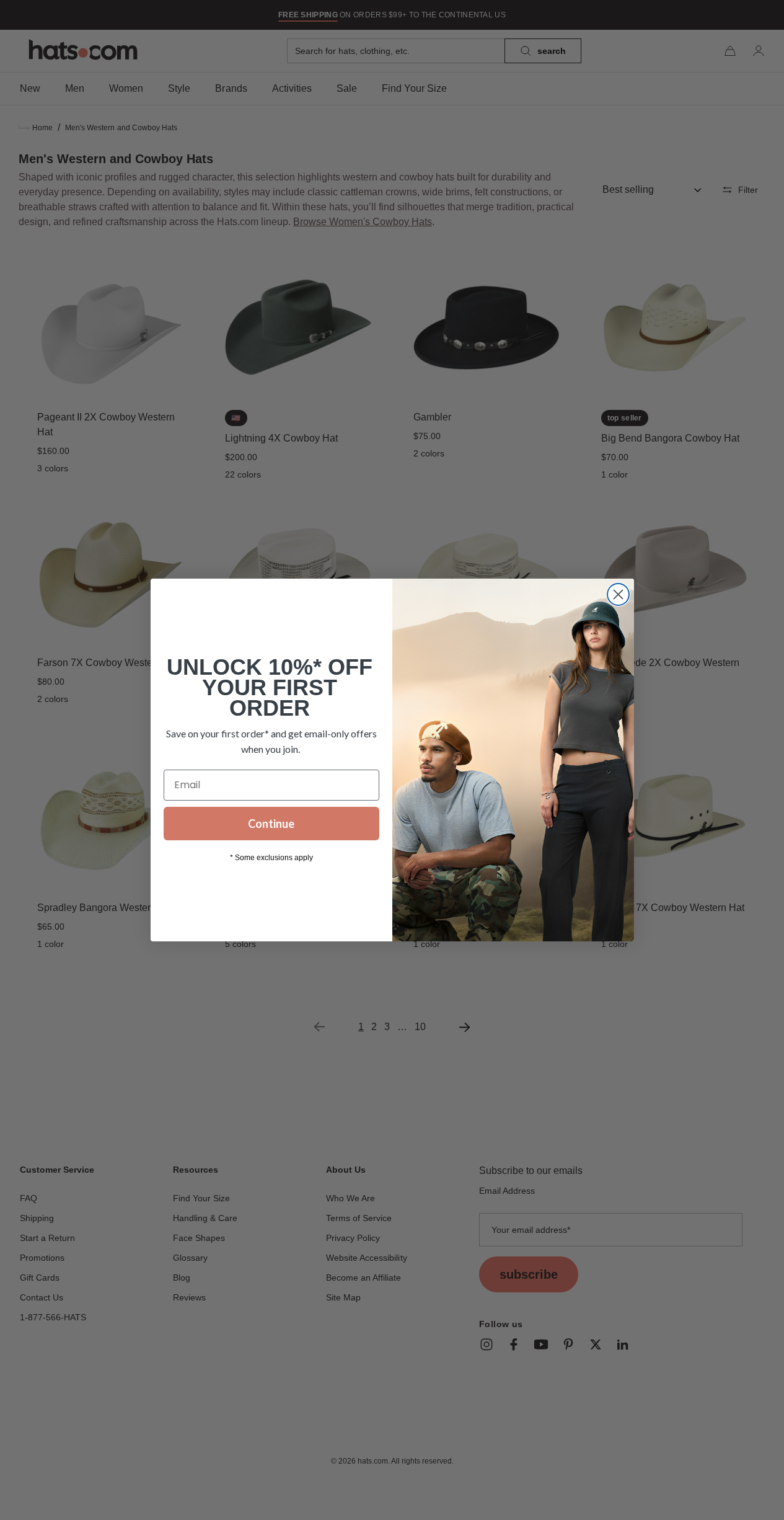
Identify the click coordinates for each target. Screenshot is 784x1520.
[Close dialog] (618, 594)
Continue (271, 823)
